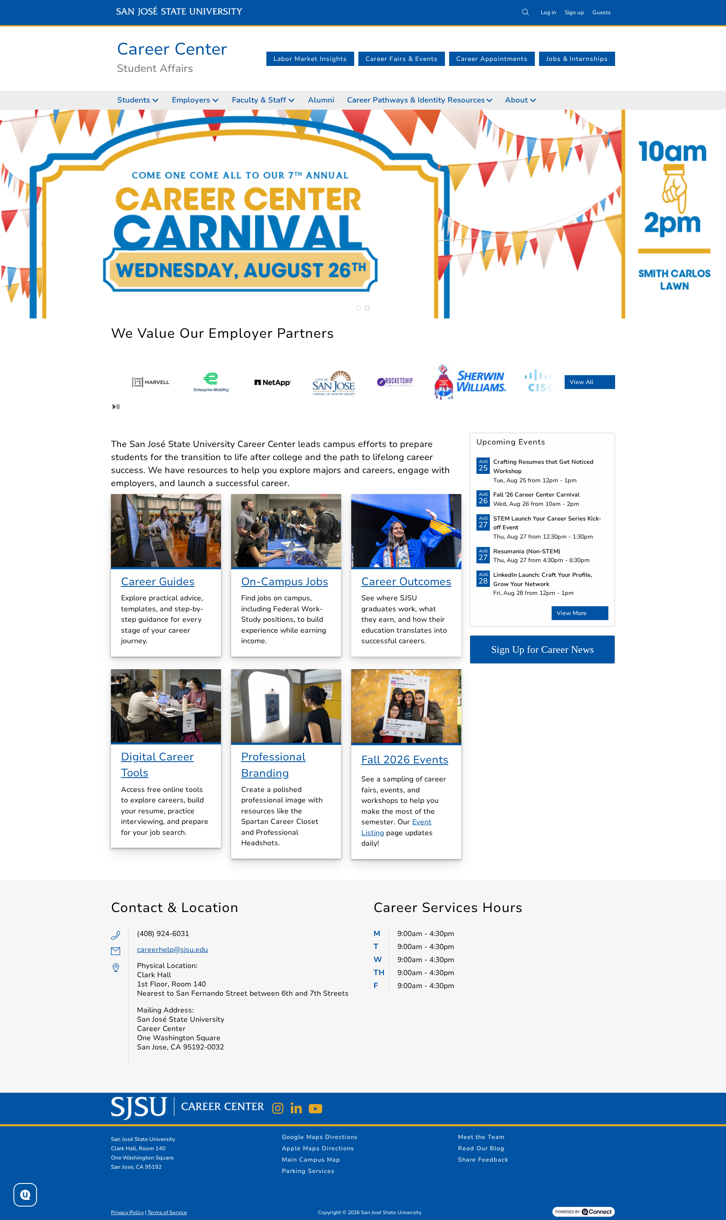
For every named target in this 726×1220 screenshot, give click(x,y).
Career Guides (158, 581)
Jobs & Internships (577, 59)
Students (133, 100)
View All (581, 382)
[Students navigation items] (158, 100)
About (516, 100)
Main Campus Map (311, 1160)
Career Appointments (492, 59)
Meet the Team (481, 1137)
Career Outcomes (406, 581)
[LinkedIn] (296, 1108)
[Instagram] (277, 1108)
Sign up (574, 12)
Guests (601, 12)
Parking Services (308, 1171)
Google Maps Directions (320, 1137)
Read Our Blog (481, 1148)
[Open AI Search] (25, 1195)
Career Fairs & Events (402, 59)
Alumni (321, 100)
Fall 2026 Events (404, 759)
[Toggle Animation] (116, 407)
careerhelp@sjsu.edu (172, 949)
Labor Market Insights (310, 59)
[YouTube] (314, 1108)
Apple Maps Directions (318, 1148)
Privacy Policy (127, 1212)
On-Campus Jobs (284, 581)
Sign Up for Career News (542, 649)
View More (572, 613)
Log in (548, 12)
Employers (191, 100)
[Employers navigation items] (218, 100)
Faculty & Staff (259, 100)
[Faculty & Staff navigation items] (294, 100)
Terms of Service (167, 1212)
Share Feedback (483, 1160)
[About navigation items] (535, 100)
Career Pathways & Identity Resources (416, 100)
